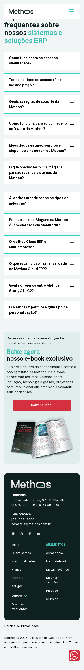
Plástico (52, 590)
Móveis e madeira (53, 580)
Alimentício (54, 553)
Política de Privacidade (21, 626)
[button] (70, 11)
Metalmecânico (57, 569)
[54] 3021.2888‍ (22, 519)
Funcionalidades (23, 561)
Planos (16, 569)
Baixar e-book (42, 405)
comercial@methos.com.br (31, 524)
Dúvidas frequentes (19, 607)
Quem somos (21, 553)
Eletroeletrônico (57, 561)
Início (15, 544)
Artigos (17, 586)
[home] (21, 11)
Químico (52, 599)
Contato (17, 577)
